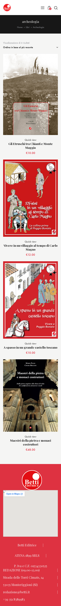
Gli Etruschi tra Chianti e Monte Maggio (30, 145)
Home (20, 27)
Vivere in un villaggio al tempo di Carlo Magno (31, 247)
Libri (27, 27)
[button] (42, 8)
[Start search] (56, 7)
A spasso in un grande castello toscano (30, 347)
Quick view (30, 140)
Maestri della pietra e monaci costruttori (30, 442)
